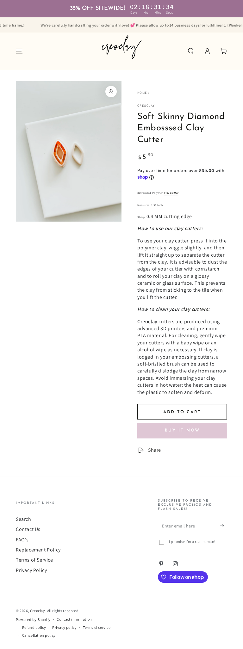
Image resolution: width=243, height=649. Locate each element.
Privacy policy (64, 627)
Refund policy (34, 627)
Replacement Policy (38, 549)
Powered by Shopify (33, 619)
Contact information (74, 619)
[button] (191, 51)
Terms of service (97, 627)
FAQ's (22, 539)
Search (23, 519)
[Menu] (19, 51)
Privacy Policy (31, 570)
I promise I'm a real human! (192, 541)
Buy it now (182, 430)
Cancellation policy (39, 635)
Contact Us (28, 529)
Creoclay (146, 106)
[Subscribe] (223, 526)
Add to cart (182, 412)
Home (142, 93)
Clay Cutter (171, 193)
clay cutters (187, 228)
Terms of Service (34, 560)
